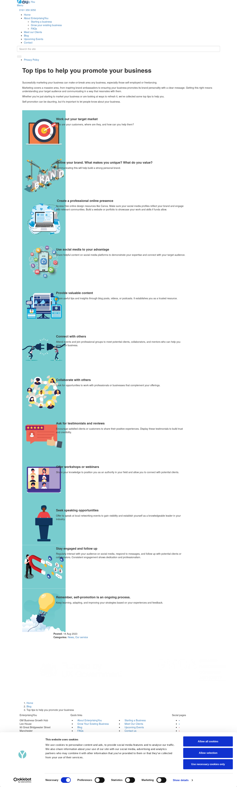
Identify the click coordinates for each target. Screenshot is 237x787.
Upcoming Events (33, 39)
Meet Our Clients (134, 723)
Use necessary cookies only (208, 764)
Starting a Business (135, 720)
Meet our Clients (33, 32)
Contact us (130, 730)
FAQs (34, 28)
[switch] (100, 780)
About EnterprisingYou (36, 18)
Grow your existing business (46, 25)
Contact (28, 42)
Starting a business (41, 21)
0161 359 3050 (27, 10)
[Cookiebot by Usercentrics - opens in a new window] (22, 780)
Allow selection (208, 752)
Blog (26, 35)
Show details (181, 780)
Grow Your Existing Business (93, 723)
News (71, 637)
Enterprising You (26, 1)
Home (27, 14)
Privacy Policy (31, 59)
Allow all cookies (208, 741)
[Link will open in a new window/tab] (179, 720)
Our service (81, 637)
